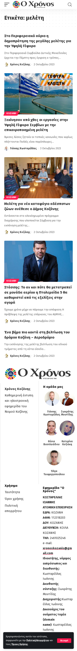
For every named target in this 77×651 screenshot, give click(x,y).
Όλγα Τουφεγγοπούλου (54, 473)
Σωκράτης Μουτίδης (67, 413)
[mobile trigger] (8, 4)
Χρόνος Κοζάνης (20, 64)
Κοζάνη (11, 113)
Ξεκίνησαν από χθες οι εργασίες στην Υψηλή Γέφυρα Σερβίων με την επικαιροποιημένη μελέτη (36, 125)
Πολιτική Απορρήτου (37, 640)
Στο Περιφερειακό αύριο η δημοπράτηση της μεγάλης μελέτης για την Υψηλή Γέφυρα (37, 41)
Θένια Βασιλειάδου (51, 443)
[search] (70, 4)
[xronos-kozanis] (34, 4)
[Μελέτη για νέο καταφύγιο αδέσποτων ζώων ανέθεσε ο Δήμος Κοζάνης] (38, 177)
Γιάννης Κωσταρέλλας (23, 148)
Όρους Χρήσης (19, 644)
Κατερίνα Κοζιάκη (67, 443)
